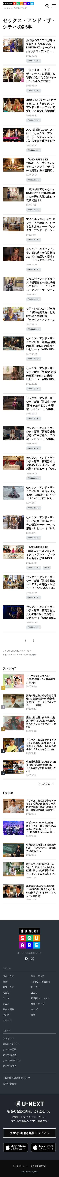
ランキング (8, 1038)
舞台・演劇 (8, 1009)
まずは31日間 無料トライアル (29, 1133)
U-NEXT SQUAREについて (16, 1078)
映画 (5, 981)
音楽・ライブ (38, 1003)
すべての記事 (9, 1049)
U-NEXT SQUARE (11, 651)
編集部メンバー (11, 1043)
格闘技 (6, 992)
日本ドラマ (8, 976)
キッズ (34, 1009)
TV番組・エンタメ (40, 998)
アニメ (6, 1003)
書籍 (33, 1014)
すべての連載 (9, 1054)
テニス (6, 998)
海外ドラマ (8, 987)
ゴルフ (34, 992)
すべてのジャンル (12, 1060)
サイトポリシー (20, 1166)
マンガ (6, 1014)
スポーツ (7, 1020)
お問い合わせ (9, 1083)
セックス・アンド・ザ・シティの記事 (19, 654)
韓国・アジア (38, 976)
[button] (53, 6)
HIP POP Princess (40, 981)
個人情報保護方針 (38, 1166)
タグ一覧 (25, 651)
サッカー (35, 987)
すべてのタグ (9, 1065)
